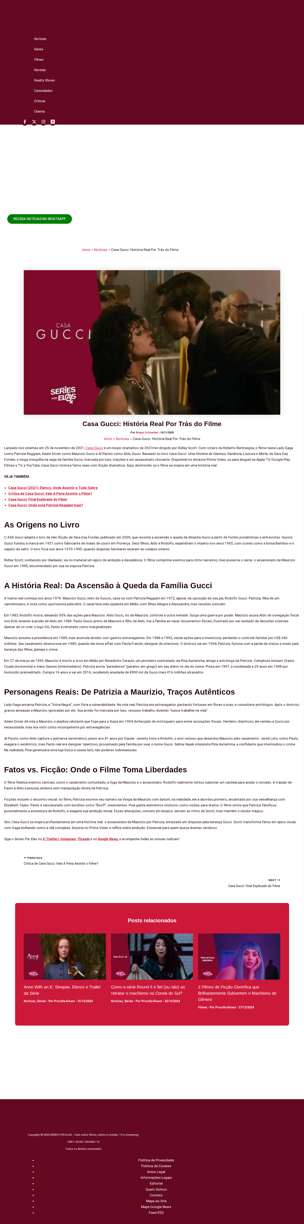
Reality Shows (44, 80)
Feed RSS (156, 1213)
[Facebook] (25, 122)
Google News (108, 839)
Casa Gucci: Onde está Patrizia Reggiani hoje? (45, 505)
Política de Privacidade (156, 1160)
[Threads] (53, 122)
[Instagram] (43, 122)
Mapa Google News (156, 1207)
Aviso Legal (156, 1172)
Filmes (39, 60)
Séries (38, 49)
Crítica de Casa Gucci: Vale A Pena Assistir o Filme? (50, 493)
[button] (39, 219)
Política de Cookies (156, 1166)
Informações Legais (156, 1177)
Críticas (39, 101)
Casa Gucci (94, 448)
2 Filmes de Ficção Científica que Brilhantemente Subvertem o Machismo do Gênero (237, 993)
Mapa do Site (156, 1201)
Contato (156, 1195)
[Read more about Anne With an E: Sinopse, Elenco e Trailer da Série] (65, 956)
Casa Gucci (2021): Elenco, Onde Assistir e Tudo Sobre (53, 488)
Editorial (156, 1183)
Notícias (40, 39)
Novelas (40, 70)
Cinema (39, 111)
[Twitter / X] (34, 122)
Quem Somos (156, 1189)
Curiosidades (43, 91)
